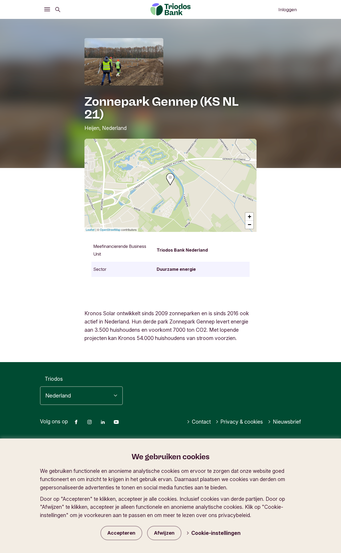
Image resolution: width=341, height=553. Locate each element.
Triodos (54, 379)
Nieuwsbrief (287, 422)
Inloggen (287, 9)
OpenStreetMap (110, 229)
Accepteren (121, 533)
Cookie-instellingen (216, 533)
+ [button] (249, 216)
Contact (201, 422)
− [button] (249, 224)
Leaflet (90, 229)
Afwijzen (164, 533)
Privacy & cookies (241, 422)
